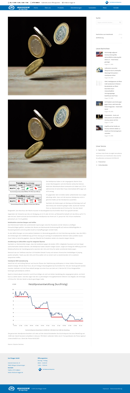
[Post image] (99, 54)
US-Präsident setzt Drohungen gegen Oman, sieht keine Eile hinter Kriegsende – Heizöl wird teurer (113, 105)
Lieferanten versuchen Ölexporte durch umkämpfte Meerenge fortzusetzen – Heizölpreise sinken (113, 71)
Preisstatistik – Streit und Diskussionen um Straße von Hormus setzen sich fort (113, 117)
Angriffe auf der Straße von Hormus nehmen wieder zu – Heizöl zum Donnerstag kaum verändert (113, 129)
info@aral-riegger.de (69, 2)
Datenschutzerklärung (116, 388)
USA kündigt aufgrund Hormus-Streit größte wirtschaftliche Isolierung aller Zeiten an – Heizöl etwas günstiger (113, 57)
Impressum (106, 388)
